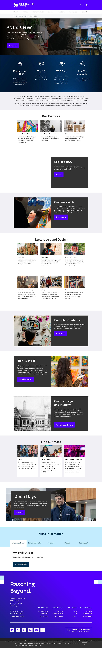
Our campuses (59, 616)
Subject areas (23, 16)
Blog (43, 290)
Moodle (75, 611)
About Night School (25, 379)
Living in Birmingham (73, 459)
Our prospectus (87, 613)
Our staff (45, 257)
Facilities (21, 257)
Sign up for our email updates (81, 630)
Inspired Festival (71, 290)
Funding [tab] (67, 543)
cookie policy (24, 645)
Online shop (44, 613)
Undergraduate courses (50, 134)
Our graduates (70, 257)
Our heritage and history (64, 425)
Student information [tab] (34, 543)
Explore (58, 175)
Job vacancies (44, 616)
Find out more (61, 217)
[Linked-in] (30, 630)
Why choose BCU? (21, 564)
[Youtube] (36, 630)
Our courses (13, 46)
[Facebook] (12, 630)
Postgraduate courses (73, 134)
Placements (46, 459)
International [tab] (83, 543)
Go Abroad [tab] (51, 543)
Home (15, 16)
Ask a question (87, 616)
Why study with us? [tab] (18, 543)
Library (75, 616)
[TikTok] (42, 630)
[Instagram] (24, 630)
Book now (19, 512)
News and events (43, 611)
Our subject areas (58, 613)
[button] (16, 12)
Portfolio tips (60, 333)
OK (84, 644)
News (20, 459)
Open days (89, 611)
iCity (76, 613)
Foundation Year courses (27, 134)
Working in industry (25, 290)
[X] (18, 630)
